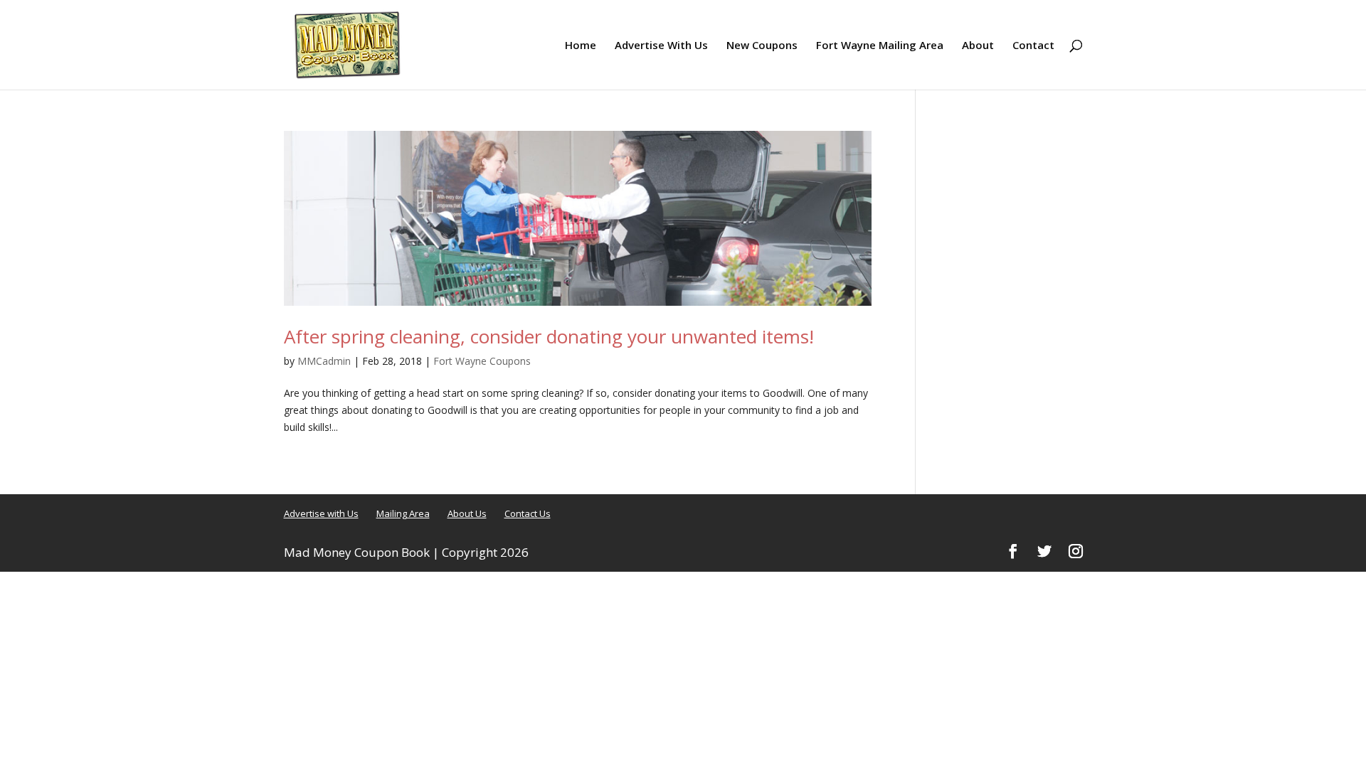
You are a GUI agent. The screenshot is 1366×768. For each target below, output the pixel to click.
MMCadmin (324, 361)
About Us (467, 513)
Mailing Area (403, 513)
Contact (1033, 46)
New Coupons (762, 46)
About (978, 46)
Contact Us (527, 513)
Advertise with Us (321, 513)
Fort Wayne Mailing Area (879, 46)
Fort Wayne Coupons (482, 361)
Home (580, 46)
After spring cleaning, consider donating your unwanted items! (549, 336)
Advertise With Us (661, 46)
